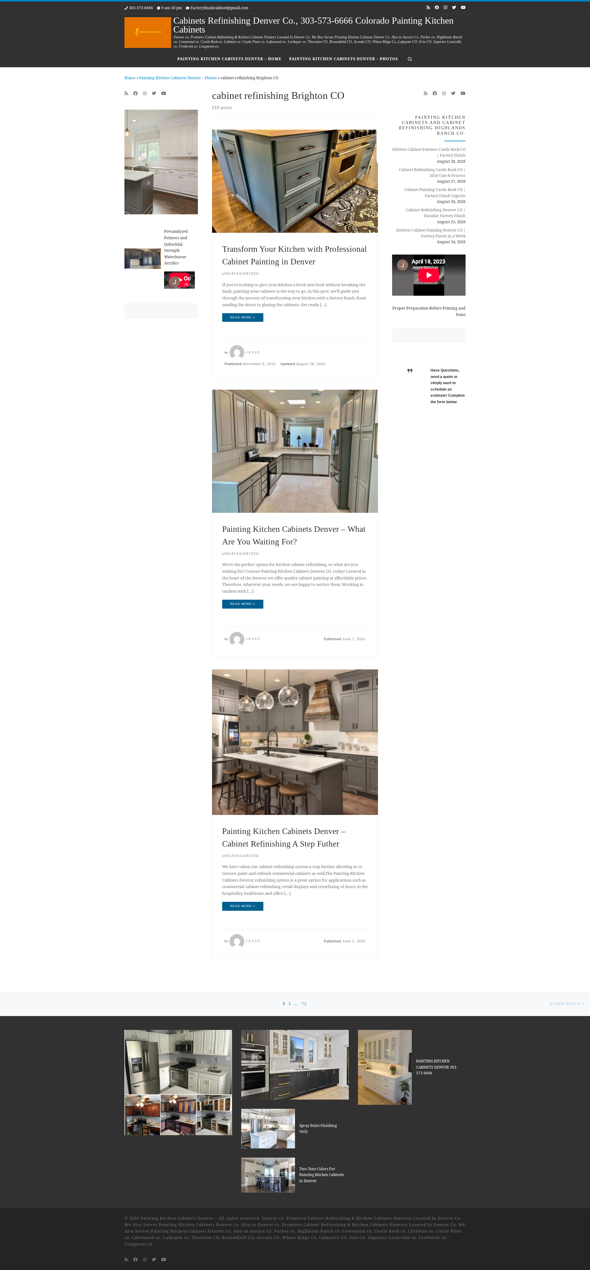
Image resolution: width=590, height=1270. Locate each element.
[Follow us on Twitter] (454, 7)
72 (304, 1003)
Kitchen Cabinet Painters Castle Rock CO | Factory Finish (429, 152)
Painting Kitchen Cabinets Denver (177, 1218)
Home (130, 77)
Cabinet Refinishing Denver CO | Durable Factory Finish (436, 212)
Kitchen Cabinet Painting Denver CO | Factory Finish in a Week (431, 233)
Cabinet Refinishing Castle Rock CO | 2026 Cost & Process (432, 172)
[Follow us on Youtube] (463, 7)
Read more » (242, 317)
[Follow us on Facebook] (437, 7)
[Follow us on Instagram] (445, 7)
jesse (253, 352)
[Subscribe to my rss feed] (428, 7)
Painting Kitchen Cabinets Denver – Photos (178, 77)
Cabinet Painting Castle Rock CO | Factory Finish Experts (435, 192)
